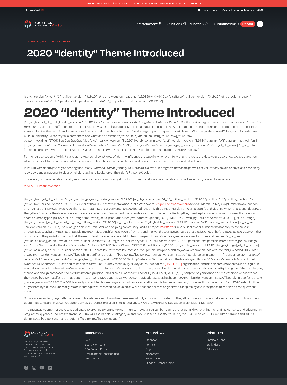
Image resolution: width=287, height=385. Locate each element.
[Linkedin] (50, 368)
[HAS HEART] (173, 263)
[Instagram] (34, 368)
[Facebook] (26, 368)
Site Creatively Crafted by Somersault (126, 381)
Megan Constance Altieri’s (172, 204)
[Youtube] (42, 368)
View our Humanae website (42, 186)
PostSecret (167, 227)
